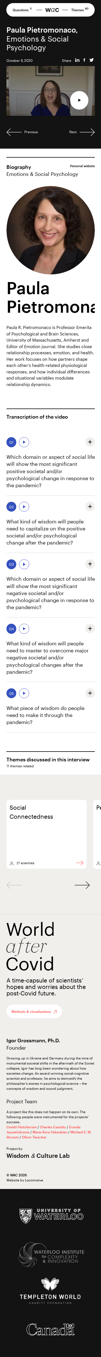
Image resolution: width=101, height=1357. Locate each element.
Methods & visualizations (31, 1011)
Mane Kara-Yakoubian (50, 1132)
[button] (82, 885)
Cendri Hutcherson (22, 1127)
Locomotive (34, 1180)
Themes (80, 10)
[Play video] (79, 100)
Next (73, 132)
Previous (31, 132)
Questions (22, 10)
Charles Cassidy (53, 1127)
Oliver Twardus (34, 1137)
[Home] (52, 10)
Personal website (82, 166)
